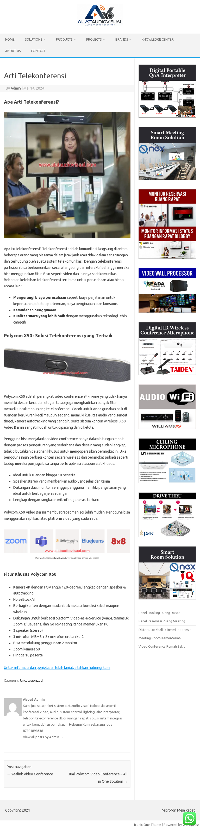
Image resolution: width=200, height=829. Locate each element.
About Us (13, 51)
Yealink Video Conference (30, 774)
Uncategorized (31, 680)
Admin (16, 88)
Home (10, 39)
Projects (94, 39)
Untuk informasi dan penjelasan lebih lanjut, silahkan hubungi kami (57, 668)
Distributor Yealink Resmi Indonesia (165, 629)
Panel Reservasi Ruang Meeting (162, 621)
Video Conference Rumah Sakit (162, 646)
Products (64, 39)
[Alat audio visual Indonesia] (100, 25)
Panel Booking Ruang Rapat (159, 613)
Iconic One (142, 824)
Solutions (33, 39)
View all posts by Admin (43, 737)
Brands (121, 39)
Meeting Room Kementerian (160, 638)
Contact (38, 51)
